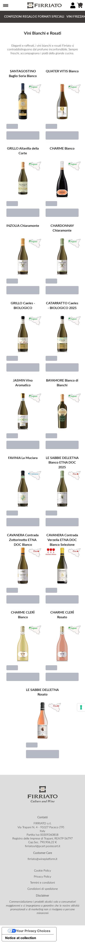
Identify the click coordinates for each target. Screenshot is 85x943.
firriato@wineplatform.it (42, 859)
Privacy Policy (42, 876)
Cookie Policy (42, 870)
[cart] (80, 5)
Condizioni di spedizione (42, 888)
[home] (44, 5)
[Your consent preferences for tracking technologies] (81, 707)
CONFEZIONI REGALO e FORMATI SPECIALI (34, 16)
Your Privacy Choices (33, 931)
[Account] (73, 5)
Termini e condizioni (42, 882)
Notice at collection (20, 938)
